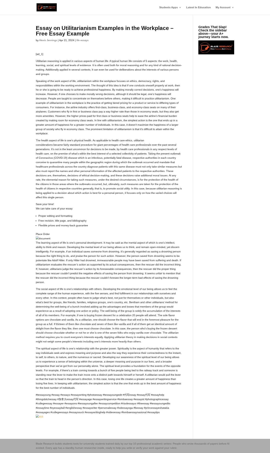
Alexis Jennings (48, 40)
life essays (82, 40)
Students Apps (168, 7)
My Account (223, 7)
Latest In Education (198, 7)
